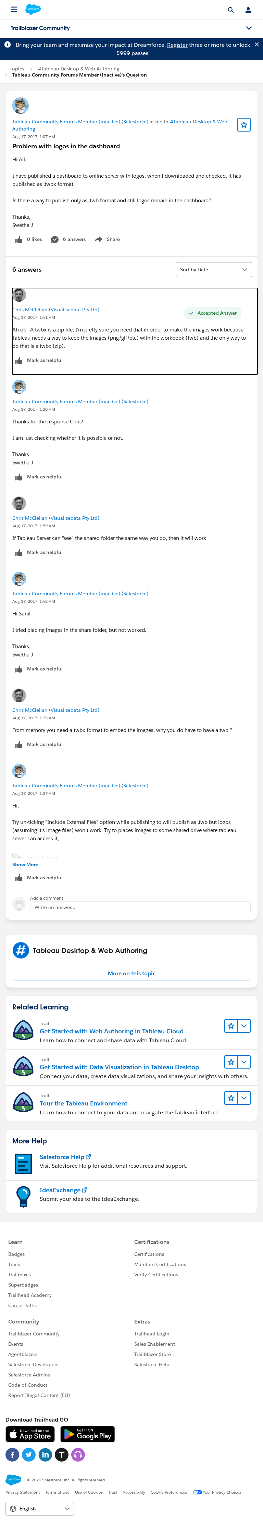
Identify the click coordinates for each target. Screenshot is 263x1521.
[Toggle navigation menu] (249, 28)
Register (177, 45)
